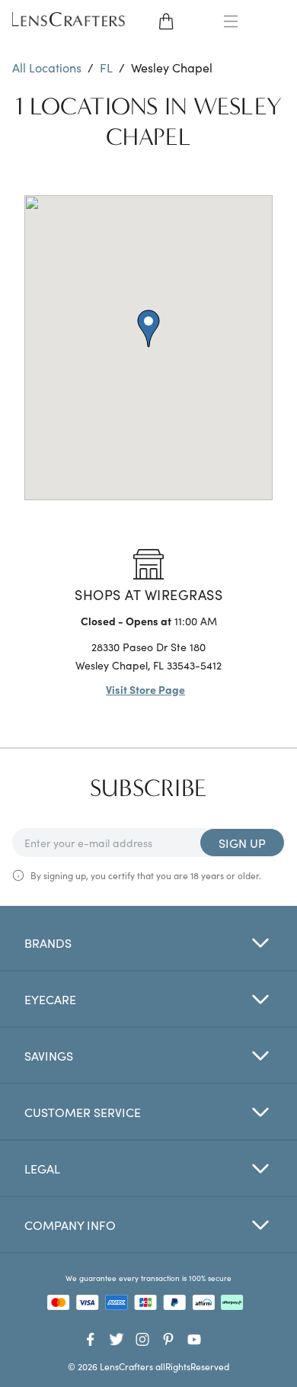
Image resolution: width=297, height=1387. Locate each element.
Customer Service (82, 1111)
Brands (48, 942)
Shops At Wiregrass (148, 594)
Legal (42, 1168)
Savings (48, 1055)
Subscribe (148, 788)
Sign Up (242, 842)
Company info (70, 1224)
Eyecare (50, 998)
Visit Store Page (145, 689)
